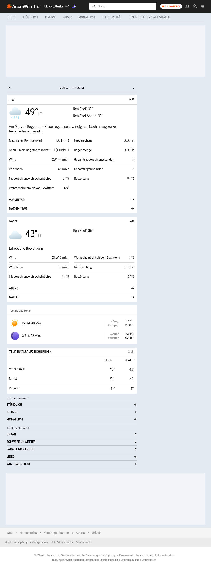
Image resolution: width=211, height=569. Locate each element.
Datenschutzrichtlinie (86, 560)
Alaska (80, 533)
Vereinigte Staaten (56, 533)
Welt (10, 533)
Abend (13, 288)
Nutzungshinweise (62, 560)
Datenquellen (149, 560)
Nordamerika (28, 533)
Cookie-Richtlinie (109, 560)
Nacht (14, 297)
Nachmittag (18, 209)
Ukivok (96, 533)
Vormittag (17, 200)
